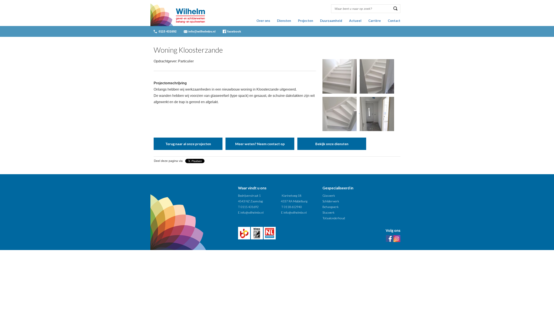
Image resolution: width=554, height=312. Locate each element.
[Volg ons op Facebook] (389, 238)
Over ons (263, 21)
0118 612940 (293, 207)
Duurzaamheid (331, 21)
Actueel (355, 21)
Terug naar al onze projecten (188, 144)
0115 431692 (250, 207)
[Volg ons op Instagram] (396, 238)
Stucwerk (328, 212)
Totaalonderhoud (333, 218)
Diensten (284, 21)
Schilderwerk (330, 201)
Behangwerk (330, 207)
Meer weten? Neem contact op (260, 144)
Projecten (305, 21)
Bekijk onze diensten (331, 144)
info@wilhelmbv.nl (202, 31)
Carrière (374, 21)
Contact (394, 21)
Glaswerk (328, 195)
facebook (234, 31)
